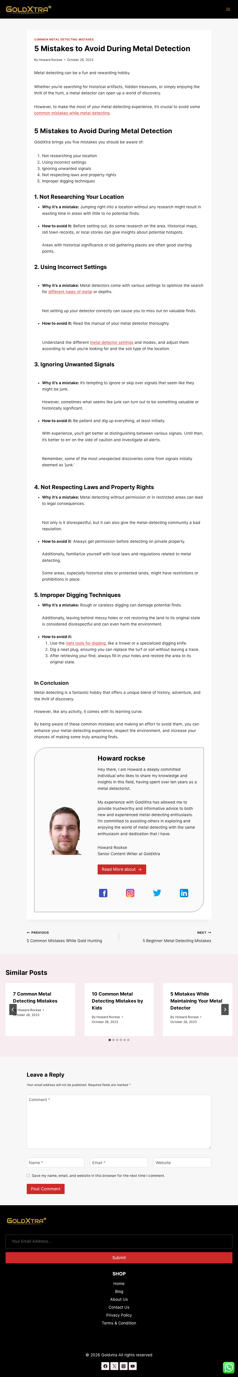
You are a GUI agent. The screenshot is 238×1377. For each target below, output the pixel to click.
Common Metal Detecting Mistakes (64, 39)
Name (36, 1162)
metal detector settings (111, 342)
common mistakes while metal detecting (71, 113)
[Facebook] (105, 1366)
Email (99, 1162)
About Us (119, 1299)
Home (119, 1283)
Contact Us (119, 1307)
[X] (114, 1366)
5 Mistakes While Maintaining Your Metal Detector (196, 1001)
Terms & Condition (119, 1323)
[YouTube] (133, 1366)
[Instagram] (124, 1366)
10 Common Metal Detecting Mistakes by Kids (117, 1001)
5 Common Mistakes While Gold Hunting (64, 937)
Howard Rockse (50, 60)
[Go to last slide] (13, 1009)
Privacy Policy (119, 1315)
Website (163, 1162)
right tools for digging (86, 643)
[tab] (110, 1040)
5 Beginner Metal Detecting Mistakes (177, 937)
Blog (119, 1291)
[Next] (225, 1009)
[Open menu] (228, 9)
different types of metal (70, 291)
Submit (119, 1257)
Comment (39, 1099)
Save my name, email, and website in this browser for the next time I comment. (98, 1175)
